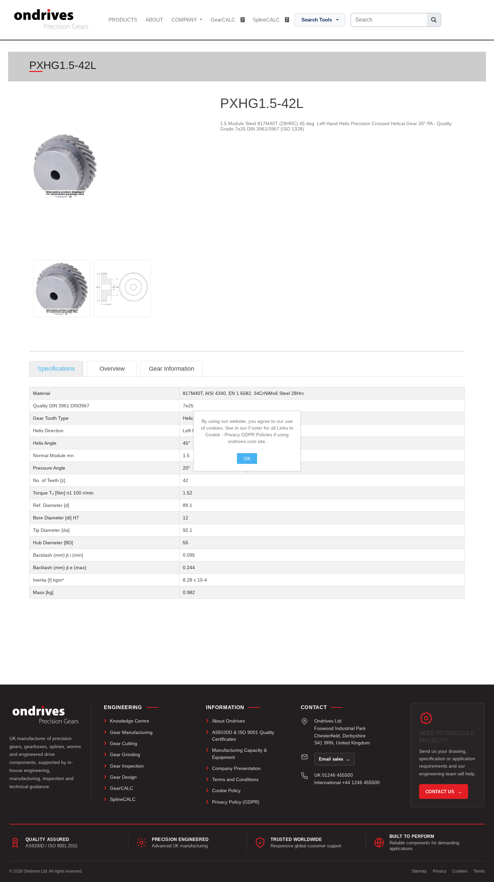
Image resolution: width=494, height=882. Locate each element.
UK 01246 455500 (333, 775)
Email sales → (334, 759)
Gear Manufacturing (131, 732)
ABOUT (154, 20)
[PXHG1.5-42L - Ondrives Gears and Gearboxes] (61, 288)
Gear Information (171, 368)
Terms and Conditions (235, 779)
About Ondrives (228, 721)
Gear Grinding (125, 754)
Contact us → (443, 791)
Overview (112, 368)
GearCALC (224, 20)
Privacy (439, 871)
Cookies (459, 871)
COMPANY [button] (184, 20)
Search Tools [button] (316, 20)
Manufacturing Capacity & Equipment (239, 753)
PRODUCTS (123, 20)
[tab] (56, 369)
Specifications (56, 368)
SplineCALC (267, 20)
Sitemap (419, 871)
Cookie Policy (226, 790)
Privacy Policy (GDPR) (235, 802)
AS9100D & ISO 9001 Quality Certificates (243, 736)
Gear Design (123, 777)
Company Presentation (236, 768)
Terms (479, 871)
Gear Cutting (123, 743)
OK (247, 458)
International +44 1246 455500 (347, 782)
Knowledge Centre (129, 721)
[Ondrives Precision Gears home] (45, 714)
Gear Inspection (127, 766)
